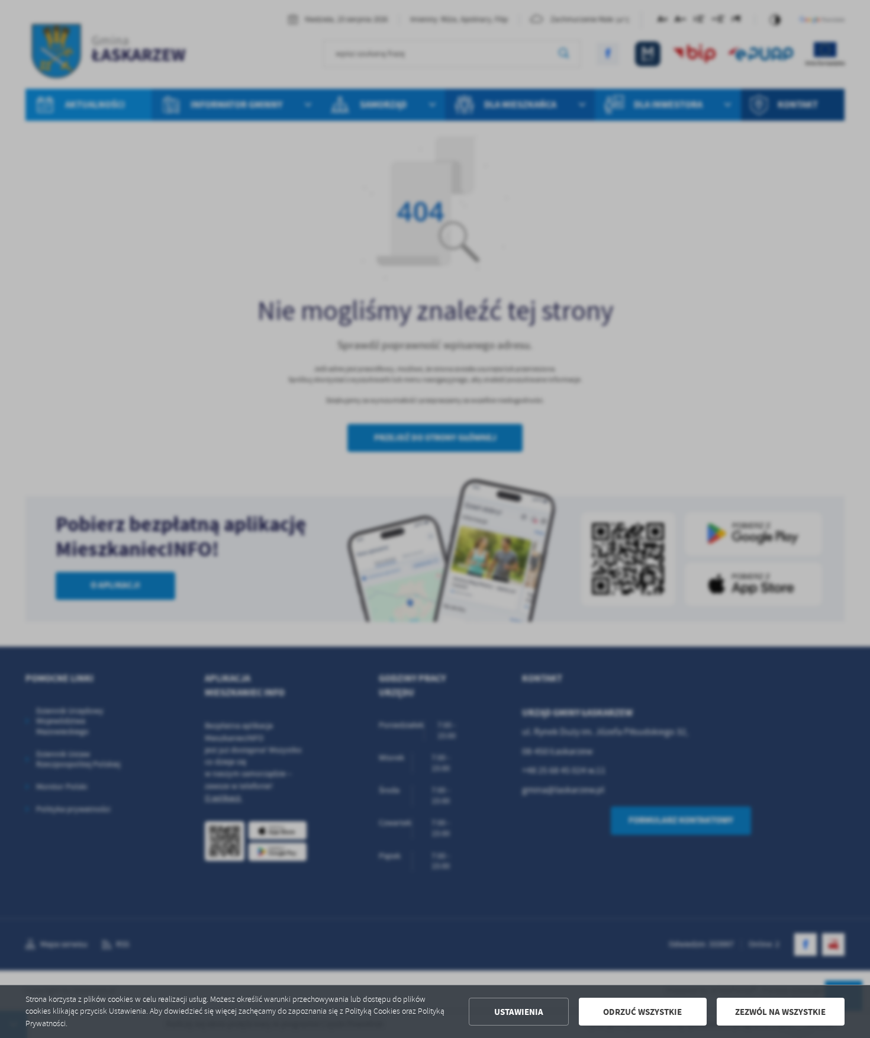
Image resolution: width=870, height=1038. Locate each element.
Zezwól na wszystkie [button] (780, 1012)
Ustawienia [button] (518, 1012)
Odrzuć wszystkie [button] (642, 1012)
